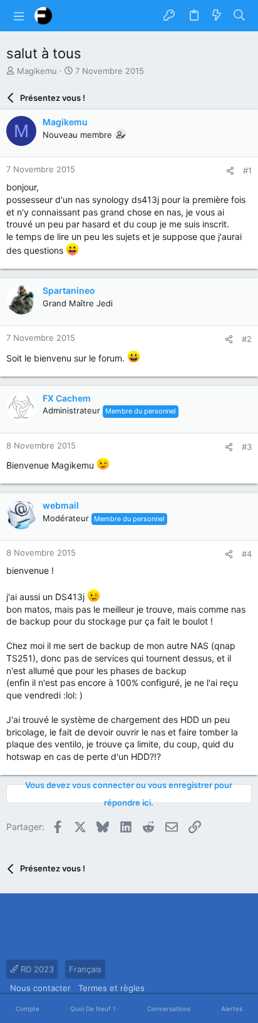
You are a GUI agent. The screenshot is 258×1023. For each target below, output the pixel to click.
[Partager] (230, 171)
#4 (247, 554)
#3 (247, 447)
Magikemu (37, 71)
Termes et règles (111, 988)
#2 (247, 339)
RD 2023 (36, 969)
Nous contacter (40, 988)
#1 (247, 170)
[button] (18, 15)
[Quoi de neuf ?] (216, 15)
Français (85, 969)
